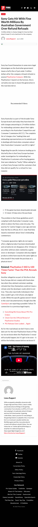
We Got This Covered (14, 494)
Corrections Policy (19, 466)
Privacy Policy (19, 480)
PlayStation (5, 380)
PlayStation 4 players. (15, 77)
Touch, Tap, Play (20, 500)
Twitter (20, 454)
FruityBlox (30, 500)
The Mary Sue (9, 500)
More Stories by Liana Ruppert (14, 433)
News (3, 14)
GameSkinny (19, 497)
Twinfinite (21, 488)
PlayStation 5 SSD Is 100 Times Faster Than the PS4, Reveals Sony (19, 270)
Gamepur (29, 488)
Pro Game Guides (11, 488)
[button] (35, 8)
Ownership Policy (19, 477)
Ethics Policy (19, 469)
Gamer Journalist (8, 497)
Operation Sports (29, 497)
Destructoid (26, 494)
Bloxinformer (14, 503)
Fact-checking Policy (19, 473)
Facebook (20, 450)
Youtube (20, 458)
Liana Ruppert (11, 39)
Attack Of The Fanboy (15, 491)
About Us (19, 462)
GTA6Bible (24, 503)
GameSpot (5, 304)
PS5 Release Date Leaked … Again (17, 324)
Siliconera (27, 491)
